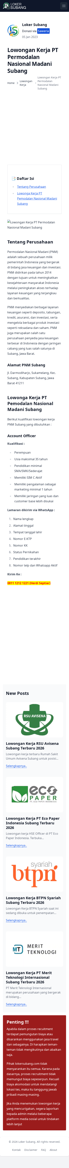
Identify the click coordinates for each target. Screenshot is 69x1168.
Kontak (17, 1150)
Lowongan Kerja (26, 83)
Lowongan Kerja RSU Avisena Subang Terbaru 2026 (32, 746)
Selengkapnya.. (16, 766)
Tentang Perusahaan (31, 187)
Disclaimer (31, 1150)
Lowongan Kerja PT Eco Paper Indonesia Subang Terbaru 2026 (33, 823)
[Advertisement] (34, 127)
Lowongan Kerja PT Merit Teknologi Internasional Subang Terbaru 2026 (29, 977)
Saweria (43, 31)
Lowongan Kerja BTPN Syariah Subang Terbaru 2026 (33, 900)
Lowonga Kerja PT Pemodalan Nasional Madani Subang (37, 198)
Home (11, 83)
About (54, 1150)
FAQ (44, 1150)
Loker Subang (34, 24)
